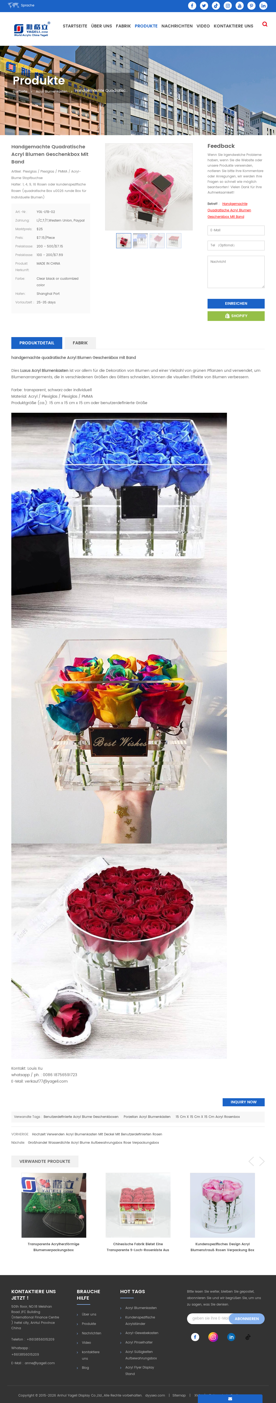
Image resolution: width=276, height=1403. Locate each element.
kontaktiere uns (233, 26)
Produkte (146, 26)
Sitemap (179, 1395)
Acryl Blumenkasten (51, 92)
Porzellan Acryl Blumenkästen (147, 1116)
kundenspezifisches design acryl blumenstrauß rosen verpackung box (138, 1247)
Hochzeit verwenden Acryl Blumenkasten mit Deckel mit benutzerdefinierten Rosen (97, 1134)
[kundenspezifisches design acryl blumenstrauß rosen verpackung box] (138, 1205)
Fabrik (123, 26)
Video (203, 26)
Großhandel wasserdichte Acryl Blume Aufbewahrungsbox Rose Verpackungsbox (93, 1142)
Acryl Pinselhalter (139, 1342)
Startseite (75, 26)
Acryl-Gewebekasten (141, 1333)
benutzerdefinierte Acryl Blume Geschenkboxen (81, 1116)
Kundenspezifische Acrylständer (140, 1321)
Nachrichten (177, 26)
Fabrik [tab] (80, 343)
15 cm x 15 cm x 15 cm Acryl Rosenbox (208, 1116)
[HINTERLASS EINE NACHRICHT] (230, 1398)
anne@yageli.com (40, 1363)
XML (197, 1395)
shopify (239, 316)
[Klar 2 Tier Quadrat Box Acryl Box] (222, 1205)
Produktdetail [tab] (36, 343)
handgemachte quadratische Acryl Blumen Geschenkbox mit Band (229, 210)
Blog (85, 1367)
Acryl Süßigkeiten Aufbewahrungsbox (141, 1355)
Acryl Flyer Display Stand (139, 1371)
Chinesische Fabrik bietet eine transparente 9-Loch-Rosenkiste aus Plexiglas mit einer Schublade (53, 1247)
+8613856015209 (40, 1339)
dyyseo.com (155, 1395)
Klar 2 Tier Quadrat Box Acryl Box (222, 1244)
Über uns (101, 26)
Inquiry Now (244, 1102)
